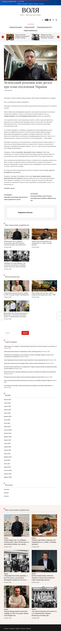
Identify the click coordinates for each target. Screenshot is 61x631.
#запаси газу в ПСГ (29, 27)
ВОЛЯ (30, 10)
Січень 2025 (7, 463)
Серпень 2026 (7, 399)
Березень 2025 (7, 457)
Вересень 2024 (8, 477)
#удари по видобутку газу (30, 30)
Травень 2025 (7, 450)
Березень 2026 (7, 416)
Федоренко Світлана (25, 212)
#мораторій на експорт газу (44, 27)
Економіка (25, 3)
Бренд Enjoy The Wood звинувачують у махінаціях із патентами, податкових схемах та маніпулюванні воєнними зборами (16, 315)
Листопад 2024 (8, 470)
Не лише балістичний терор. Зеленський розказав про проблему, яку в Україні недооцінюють (28, 385)
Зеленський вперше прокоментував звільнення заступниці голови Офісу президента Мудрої (27, 380)
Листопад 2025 (8, 430)
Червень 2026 (7, 406)
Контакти (41, 3)
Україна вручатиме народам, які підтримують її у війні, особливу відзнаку (42, 243)
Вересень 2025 (8, 436)
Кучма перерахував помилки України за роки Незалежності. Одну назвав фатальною (47, 37)
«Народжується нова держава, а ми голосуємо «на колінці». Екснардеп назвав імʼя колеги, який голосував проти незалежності (22, 38)
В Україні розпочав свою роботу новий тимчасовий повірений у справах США (24, 377)
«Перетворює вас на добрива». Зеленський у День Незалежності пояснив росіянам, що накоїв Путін (15, 243)
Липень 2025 (7, 443)
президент (12, 116)
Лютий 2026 (7, 419)
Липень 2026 (7, 403)
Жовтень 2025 (7, 433)
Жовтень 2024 (7, 473)
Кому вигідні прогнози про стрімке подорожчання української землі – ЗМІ (43, 294)
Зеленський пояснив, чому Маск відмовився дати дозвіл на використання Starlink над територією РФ (30, 371)
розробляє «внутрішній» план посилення (29, 152)
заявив (6, 116)
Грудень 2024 (7, 467)
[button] (3, 37)
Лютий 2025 (7, 460)
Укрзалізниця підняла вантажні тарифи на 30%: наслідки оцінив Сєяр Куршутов (16, 294)
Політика (36, 3)
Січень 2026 (7, 423)
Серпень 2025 (7, 440)
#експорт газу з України (16, 27)
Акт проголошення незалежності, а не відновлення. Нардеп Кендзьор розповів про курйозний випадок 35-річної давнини (44, 615)
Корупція (30, 3)
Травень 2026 (7, 409)
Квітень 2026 (7, 413)
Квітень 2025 (7, 453)
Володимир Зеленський (28, 116)
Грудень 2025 (7, 426)
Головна (19, 3)
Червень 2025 (7, 446)
